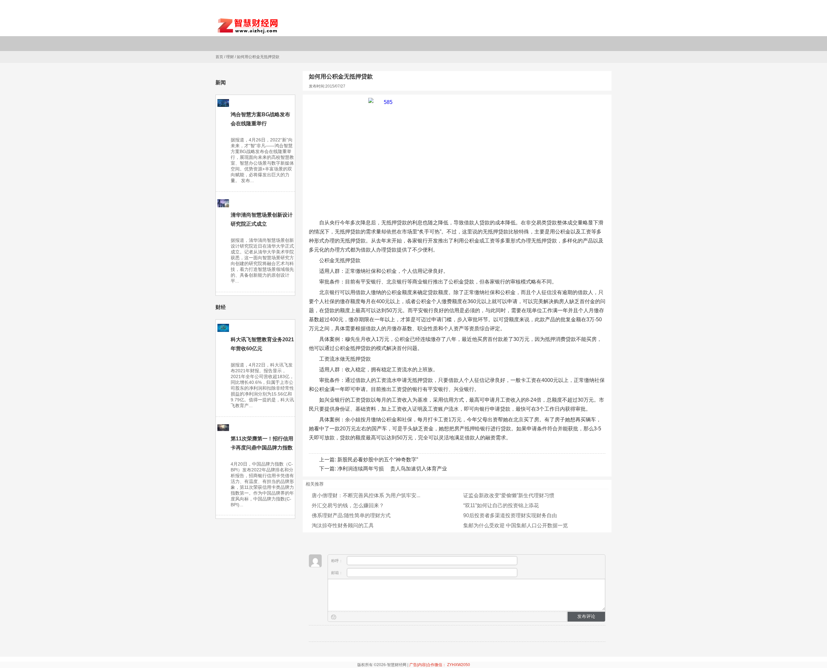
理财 (230, 57)
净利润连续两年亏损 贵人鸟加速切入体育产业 (392, 468)
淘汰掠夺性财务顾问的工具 (343, 525)
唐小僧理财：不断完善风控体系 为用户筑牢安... (366, 495)
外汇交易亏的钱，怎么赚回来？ (348, 505)
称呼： (337, 561)
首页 (219, 57)
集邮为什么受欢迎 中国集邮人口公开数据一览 (515, 525)
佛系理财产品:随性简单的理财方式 (351, 515)
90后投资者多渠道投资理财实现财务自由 (510, 515)
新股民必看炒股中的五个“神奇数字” (377, 459)
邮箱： (337, 572)
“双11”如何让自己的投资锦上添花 (501, 505)
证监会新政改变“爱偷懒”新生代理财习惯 (508, 495)
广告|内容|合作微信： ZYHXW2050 (439, 665)
